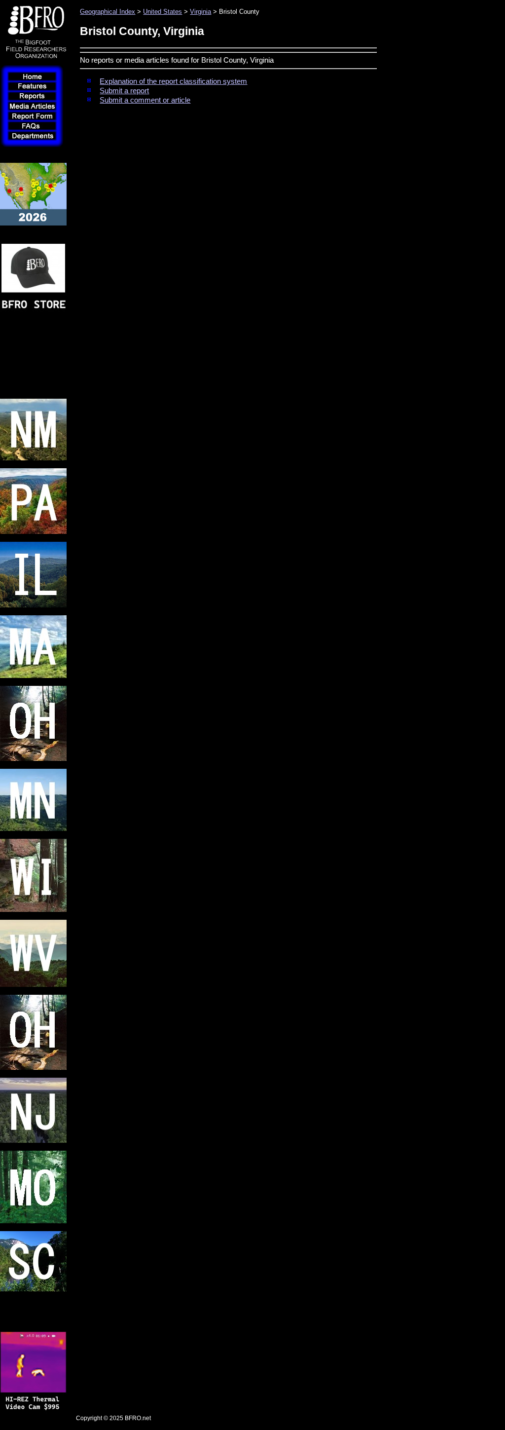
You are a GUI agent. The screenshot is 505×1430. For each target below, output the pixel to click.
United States (162, 11)
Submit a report (124, 91)
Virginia (200, 11)
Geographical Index (107, 11)
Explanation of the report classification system (173, 81)
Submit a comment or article (145, 100)
